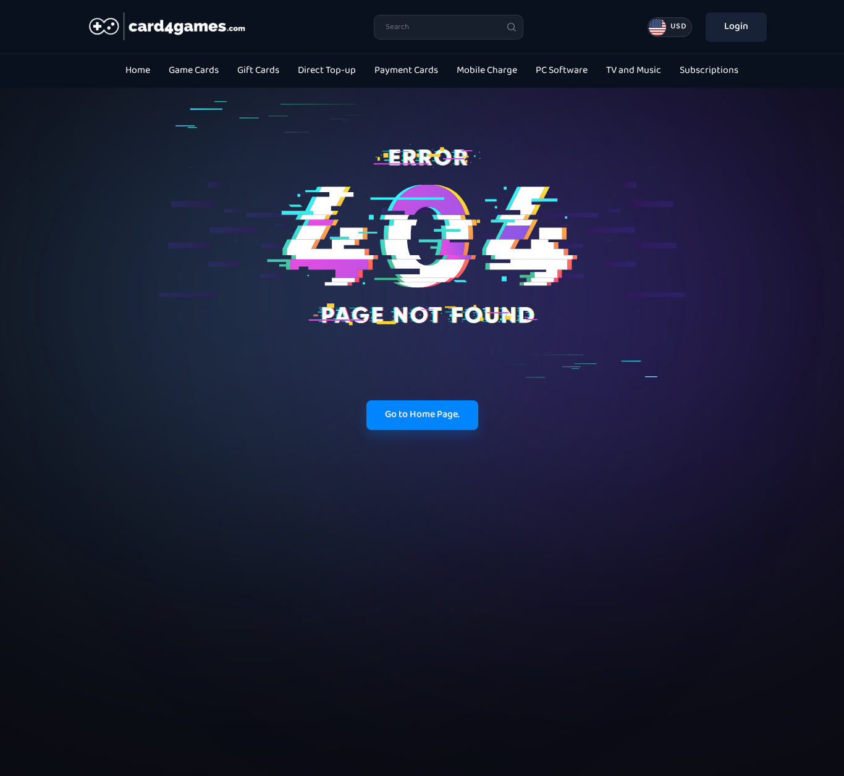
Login (736, 27)
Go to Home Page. (422, 415)
